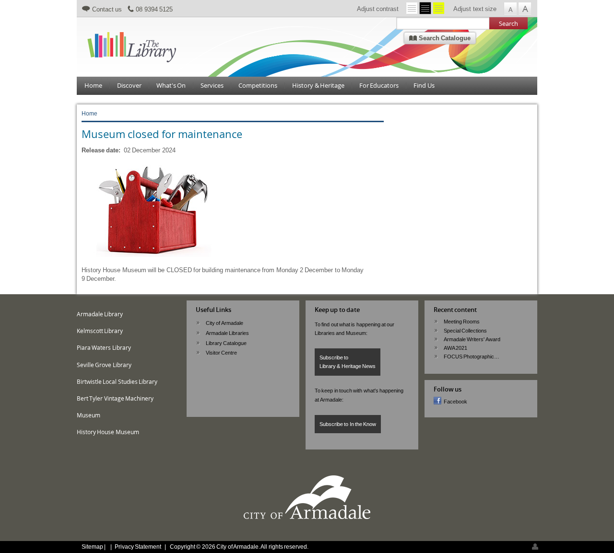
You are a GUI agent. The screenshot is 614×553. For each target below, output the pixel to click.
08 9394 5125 (154, 9)
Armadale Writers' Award (472, 339)
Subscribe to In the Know (347, 424)
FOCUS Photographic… (471, 356)
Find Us (423, 85)
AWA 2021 (455, 348)
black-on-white (412, 8)
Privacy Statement (138, 546)
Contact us (107, 9)
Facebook (455, 401)
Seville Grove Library (104, 365)
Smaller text (510, 8)
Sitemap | (94, 546)
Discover (129, 85)
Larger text (524, 8)
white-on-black (425, 8)
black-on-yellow (439, 8)
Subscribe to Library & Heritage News (347, 362)
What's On (171, 85)
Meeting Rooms (462, 321)
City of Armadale (224, 323)
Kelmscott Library (100, 330)
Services (212, 85)
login (535, 546)
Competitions (257, 85)
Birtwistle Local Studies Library (117, 381)
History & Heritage (318, 85)
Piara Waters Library (104, 347)
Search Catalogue (444, 38)
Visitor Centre (221, 353)
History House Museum (108, 432)
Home (93, 85)
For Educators (379, 85)
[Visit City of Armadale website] (307, 517)
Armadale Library (100, 314)
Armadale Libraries (227, 333)
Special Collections (465, 331)
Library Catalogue (226, 343)
